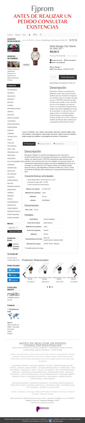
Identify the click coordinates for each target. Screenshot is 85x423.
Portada (10, 35)
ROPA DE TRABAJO (10, 132)
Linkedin (14, 275)
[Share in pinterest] (76, 40)
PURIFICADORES (13, 214)
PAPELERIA (11, 155)
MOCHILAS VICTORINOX (11, 172)
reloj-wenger (49, 132)
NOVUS (9, 199)
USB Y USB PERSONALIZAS (12, 150)
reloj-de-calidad (66, 132)
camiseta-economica (22, 354)
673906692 (71, 398)
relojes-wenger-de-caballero (31, 136)
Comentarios (63, 136)
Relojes (31, 132)
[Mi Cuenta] (29, 35)
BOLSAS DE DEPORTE (11, 97)
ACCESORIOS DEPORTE (12, 91)
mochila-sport (29, 356)
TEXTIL (9, 140)
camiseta (12, 354)
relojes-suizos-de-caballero (67, 134)
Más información (58, 421)
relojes (41, 132)
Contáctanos (21, 392)
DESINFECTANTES (13, 211)
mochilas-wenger (62, 356)
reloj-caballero (26, 134)
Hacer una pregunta (58, 62)
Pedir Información (67, 77)
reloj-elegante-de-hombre (49, 136)
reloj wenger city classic (49, 134)
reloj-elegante (36, 134)
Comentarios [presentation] (59, 144)
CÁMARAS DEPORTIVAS (11, 166)
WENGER (10, 196)
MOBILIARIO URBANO (11, 191)
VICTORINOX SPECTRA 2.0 (35, 385)
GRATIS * (16, 244)
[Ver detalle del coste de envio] (10, 245)
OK (50, 421)
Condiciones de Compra (58, 392)
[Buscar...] (41, 35)
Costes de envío (57, 60)
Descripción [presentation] (30, 144)
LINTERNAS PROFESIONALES (13, 122)
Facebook (14, 280)
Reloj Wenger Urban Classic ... (30, 278)
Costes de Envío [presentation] (45, 144)
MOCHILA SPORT (13, 118)
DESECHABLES (12, 208)
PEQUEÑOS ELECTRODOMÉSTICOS (13, 160)
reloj (73, 132)
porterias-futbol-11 (37, 359)
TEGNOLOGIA (12, 136)
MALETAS (10, 115)
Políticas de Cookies (46, 394)
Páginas (17, 35)
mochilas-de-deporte (51, 356)
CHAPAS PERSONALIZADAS (13, 107)
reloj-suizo (56, 132)
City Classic (46, 200)
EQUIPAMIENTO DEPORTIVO (12, 203)
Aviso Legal (30, 392)
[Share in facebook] (70, 40)
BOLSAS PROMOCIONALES (13, 185)
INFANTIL (10, 112)
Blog (24, 35)
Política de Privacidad (42, 392)
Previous (9, 46)
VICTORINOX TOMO (53, 385)
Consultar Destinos (16, 247)
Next (17, 46)
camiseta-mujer (44, 354)
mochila (22, 356)
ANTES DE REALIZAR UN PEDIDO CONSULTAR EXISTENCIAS (42, 21)
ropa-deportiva (42, 361)
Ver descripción (71, 60)
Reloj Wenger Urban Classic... (45, 278)
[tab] (29, 144)
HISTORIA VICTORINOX (20, 383)
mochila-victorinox (39, 356)
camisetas (52, 354)
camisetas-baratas (62, 354)
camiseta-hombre (34, 354)
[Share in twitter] (73, 40)
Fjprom (42, 8)
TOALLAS (10, 143)
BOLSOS (10, 102)
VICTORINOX (11, 146)
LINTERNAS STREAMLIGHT (39, 383)
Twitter (13, 270)
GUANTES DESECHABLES (12, 178)
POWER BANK (12, 127)
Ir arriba (13, 392)
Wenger (57, 67)
